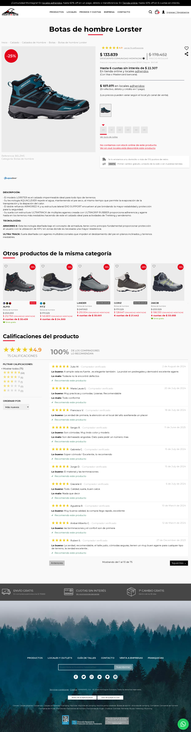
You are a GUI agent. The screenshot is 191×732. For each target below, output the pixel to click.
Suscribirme (123, 667)
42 (120, 130)
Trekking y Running (143, 709)
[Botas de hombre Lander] (93, 282)
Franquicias (156, 657)
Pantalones (61, 709)
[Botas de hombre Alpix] (19, 282)
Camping (65, 706)
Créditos (73, 690)
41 (112, 130)
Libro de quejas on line (110, 697)
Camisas (116, 709)
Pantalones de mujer (95, 709)
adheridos (141, 71)
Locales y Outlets (60, 657)
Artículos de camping (140, 706)
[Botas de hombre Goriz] (130, 282)
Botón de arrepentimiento (82, 697)
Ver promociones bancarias (87, 594)
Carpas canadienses (52, 706)
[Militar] (44, 303)
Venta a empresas (131, 657)
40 (103, 130)
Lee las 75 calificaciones (133, 48)
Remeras (125, 709)
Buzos (132, 709)
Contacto (123, 12)
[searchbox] (150, 12)
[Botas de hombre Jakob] (167, 282)
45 (144, 130)
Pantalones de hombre (76, 709)
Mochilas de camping (87, 706)
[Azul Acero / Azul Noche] (4, 303)
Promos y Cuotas (90, 12)
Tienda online (130, 2)
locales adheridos (52, 2)
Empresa (109, 12)
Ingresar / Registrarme (178, 12)
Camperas (154, 706)
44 (136, 130)
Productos (57, 12)
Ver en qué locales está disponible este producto (127, 148)
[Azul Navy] (41, 303)
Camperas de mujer (47, 709)
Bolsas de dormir (124, 706)
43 (128, 130)
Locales (72, 12)
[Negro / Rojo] (10, 303)
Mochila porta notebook (106, 706)
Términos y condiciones (59, 690)
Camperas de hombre (169, 706)
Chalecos (108, 709)
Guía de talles (86, 657)
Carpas (16, 706)
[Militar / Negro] (7, 303)
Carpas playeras (26, 706)
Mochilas (73, 706)
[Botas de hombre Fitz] (56, 282)
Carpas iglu (38, 706)
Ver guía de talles (109, 137)
